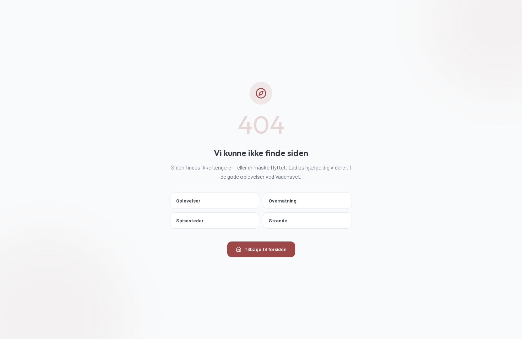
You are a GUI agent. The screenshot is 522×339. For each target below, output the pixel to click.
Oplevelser (188, 201)
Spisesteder (189, 220)
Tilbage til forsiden (265, 249)
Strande (278, 220)
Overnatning (283, 201)
